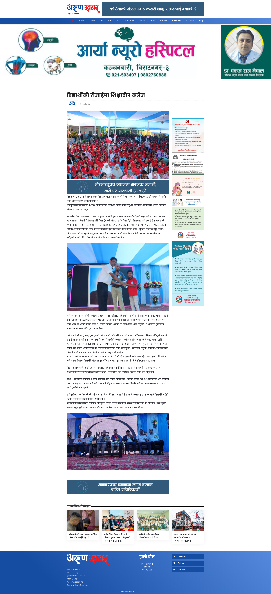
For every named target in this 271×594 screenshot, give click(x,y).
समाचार (82, 21)
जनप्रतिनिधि (129, 21)
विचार (110, 21)
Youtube (181, 569)
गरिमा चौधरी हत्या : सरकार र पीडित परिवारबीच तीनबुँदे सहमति (83, 536)
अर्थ (102, 21)
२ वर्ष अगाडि (86, 104)
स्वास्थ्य (152, 21)
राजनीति (93, 21)
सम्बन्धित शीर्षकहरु (79, 506)
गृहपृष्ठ (72, 21)
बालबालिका (176, 21)
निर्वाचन (142, 21)
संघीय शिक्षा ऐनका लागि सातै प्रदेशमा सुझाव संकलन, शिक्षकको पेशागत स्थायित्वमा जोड (117, 538)
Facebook (182, 556)
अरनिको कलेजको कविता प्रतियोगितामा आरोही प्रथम (149, 536)
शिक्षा (119, 21)
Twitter (181, 563)
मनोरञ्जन (190, 21)
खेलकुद (201, 21)
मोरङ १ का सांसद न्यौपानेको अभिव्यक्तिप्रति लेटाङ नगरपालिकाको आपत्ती (185, 538)
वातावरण (163, 21)
